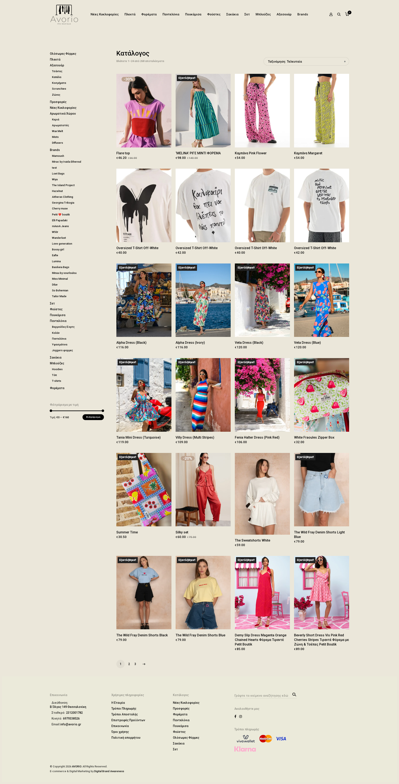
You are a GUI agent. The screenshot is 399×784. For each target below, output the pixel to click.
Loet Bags (58, 173)
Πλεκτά (129, 14)
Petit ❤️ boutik (61, 214)
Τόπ (54, 375)
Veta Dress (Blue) (307, 343)
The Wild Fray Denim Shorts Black (142, 635)
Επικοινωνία (120, 726)
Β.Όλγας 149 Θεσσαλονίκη (68, 707)
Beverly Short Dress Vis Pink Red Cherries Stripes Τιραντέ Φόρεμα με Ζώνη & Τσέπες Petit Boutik (321, 639)
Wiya (55, 179)
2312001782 (74, 712)
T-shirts (56, 380)
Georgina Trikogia (63, 202)
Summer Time (127, 532)
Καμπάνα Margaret (308, 153)
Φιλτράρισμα (93, 417)
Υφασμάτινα (59, 344)
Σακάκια (232, 14)
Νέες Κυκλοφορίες (105, 14)
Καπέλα (56, 77)
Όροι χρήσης (120, 731)
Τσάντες (57, 71)
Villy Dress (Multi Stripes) (195, 437)
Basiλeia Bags (60, 267)
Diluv (55, 284)
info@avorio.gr (70, 724)
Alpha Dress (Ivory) (190, 343)
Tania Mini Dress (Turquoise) (138, 437)
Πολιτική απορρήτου (125, 737)
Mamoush (58, 155)
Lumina (56, 261)
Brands (302, 14)
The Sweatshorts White (252, 540)
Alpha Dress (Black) (131, 343)
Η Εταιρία (118, 702)
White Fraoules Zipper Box (314, 437)
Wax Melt (57, 131)
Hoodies (57, 369)
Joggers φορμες (62, 350)
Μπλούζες (263, 14)
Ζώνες (56, 94)
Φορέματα (149, 14)
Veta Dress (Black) (249, 343)
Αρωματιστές (60, 125)
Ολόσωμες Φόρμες (63, 53)
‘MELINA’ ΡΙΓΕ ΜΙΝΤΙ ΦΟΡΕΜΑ (198, 153)
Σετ (247, 14)
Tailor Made (59, 296)
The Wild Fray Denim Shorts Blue (200, 635)
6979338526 (71, 718)
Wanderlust (59, 237)
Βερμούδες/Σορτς (63, 326)
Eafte (55, 255)
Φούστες (213, 14)
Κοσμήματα (59, 82)
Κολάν (56, 332)
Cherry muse (60, 208)
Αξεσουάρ (284, 14)
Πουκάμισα (193, 14)
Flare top (123, 153)
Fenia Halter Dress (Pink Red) (257, 437)
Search (293, 694)
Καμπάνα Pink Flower (251, 153)
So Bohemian (60, 290)
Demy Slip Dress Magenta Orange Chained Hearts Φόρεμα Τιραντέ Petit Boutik (260, 639)
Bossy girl (58, 249)
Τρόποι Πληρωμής (123, 708)
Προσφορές (58, 102)
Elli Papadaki (59, 220)
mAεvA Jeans (60, 226)
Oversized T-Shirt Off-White (137, 248)
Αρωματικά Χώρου (63, 113)
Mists (55, 136)
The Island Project (63, 185)
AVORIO (76, 766)
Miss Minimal (60, 278)
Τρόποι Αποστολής (124, 714)
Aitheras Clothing (62, 196)
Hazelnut (57, 191)
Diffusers (57, 142)
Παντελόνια (171, 14)
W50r (55, 232)
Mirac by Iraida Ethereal (66, 161)
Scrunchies (59, 88)
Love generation (62, 243)
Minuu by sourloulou (64, 273)
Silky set (182, 532)
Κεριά (55, 119)
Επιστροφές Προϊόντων (128, 720)
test (54, 167)
